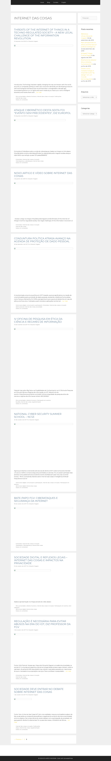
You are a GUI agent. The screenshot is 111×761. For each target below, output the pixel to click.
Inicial (42, 2)
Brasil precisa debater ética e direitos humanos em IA (88, 62)
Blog (48, 2)
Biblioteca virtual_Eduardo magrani (86, 36)
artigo (17, 727)
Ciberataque (19, 545)
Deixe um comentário (22, 99)
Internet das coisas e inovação (45, 96)
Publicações (57, 96)
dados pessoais (20, 306)
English (64, 2)
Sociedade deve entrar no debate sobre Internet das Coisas (39, 690)
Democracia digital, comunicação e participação (29, 305)
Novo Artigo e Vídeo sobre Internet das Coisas (43, 174)
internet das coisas (21, 98)
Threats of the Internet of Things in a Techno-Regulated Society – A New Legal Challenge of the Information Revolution (43, 34)
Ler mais (38, 92)
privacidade (39, 306)
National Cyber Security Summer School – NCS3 (37, 415)
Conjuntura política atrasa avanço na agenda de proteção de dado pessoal (42, 240)
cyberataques (29, 161)
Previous (17, 739)
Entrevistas (19, 159)
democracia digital (21, 486)
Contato (55, 2)
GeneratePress (68, 758)
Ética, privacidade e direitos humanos (26, 96)
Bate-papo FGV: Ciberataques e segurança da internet (36, 499)
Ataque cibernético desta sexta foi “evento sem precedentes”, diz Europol (42, 112)
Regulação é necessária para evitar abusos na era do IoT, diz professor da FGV (42, 624)
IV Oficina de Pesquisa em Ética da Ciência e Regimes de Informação (38, 320)
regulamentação (36, 402)
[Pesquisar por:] (89, 18)
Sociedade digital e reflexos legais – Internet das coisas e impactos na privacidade (40, 560)
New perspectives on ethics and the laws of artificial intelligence (88, 45)
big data (18, 402)
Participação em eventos (44, 400)
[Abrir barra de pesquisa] (70, 2)
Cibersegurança (20, 161)
